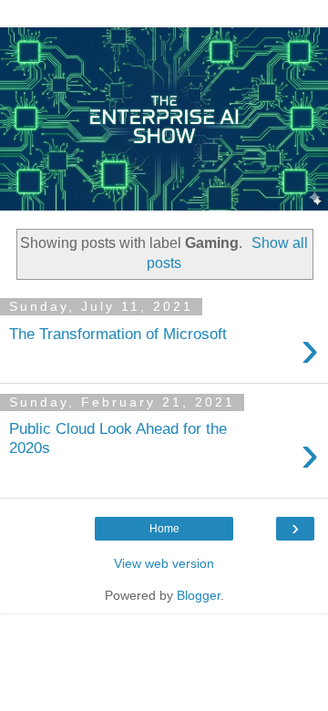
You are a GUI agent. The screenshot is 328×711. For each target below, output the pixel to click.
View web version (164, 563)
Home (164, 528)
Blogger (198, 595)
